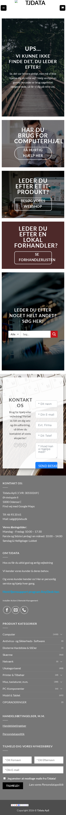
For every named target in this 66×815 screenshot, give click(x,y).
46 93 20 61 (14, 514)
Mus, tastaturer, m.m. (15, 681)
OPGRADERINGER (14, 702)
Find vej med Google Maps (19, 506)
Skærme (7, 654)
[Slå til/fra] (61, 634)
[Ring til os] (25, 445)
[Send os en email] (20, 445)
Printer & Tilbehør (13, 675)
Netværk (8, 661)
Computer (9, 634)
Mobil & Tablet (11, 695)
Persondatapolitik (13, 734)
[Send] (54, 334)
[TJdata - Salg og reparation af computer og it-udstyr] (34, 8)
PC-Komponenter (13, 688)
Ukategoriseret (12, 668)
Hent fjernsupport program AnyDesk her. (31, 592)
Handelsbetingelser (14, 725)
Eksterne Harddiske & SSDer (20, 647)
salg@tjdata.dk (18, 518)
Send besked (47, 466)
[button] (4, 8)
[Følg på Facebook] (16, 445)
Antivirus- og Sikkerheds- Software (24, 641)
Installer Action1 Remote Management (20, 600)
